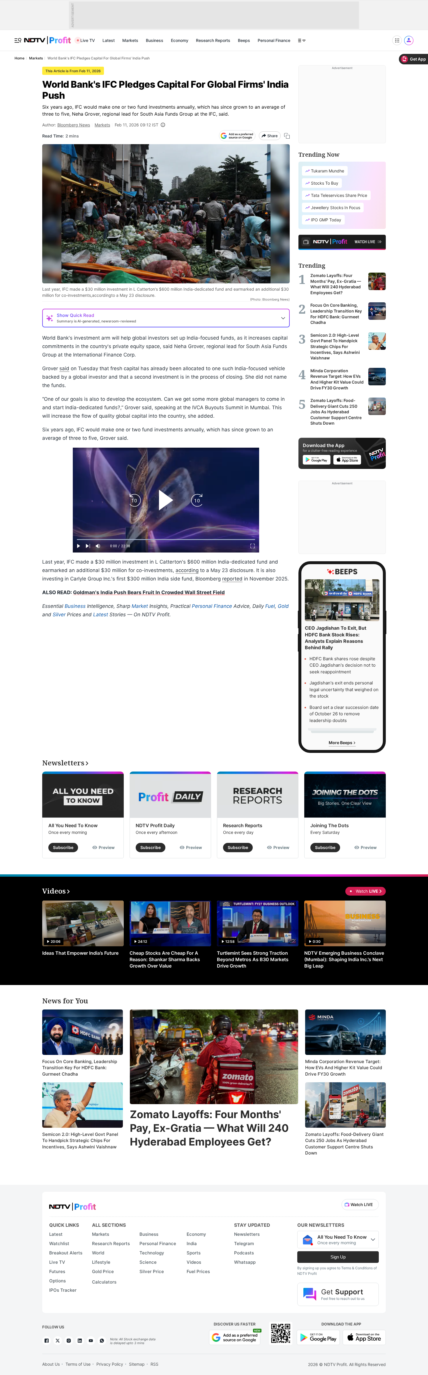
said (64, 368)
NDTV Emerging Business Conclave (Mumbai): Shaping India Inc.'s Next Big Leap (344, 959)
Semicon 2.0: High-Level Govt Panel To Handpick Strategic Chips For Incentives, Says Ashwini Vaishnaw (80, 1141)
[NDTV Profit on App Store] (364, 1337)
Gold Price (103, 1271)
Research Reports (213, 40)
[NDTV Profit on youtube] (90, 1340)
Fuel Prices (198, 1271)
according (187, 570)
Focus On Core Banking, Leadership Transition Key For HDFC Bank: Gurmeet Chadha (79, 1068)
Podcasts (244, 1253)
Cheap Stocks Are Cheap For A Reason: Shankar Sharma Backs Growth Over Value (165, 959)
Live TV (87, 40)
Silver (59, 614)
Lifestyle (101, 1262)
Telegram (244, 1243)
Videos (194, 1262)
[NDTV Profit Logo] (72, 1205)
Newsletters (247, 1234)
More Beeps (341, 742)
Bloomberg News (73, 124)
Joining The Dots (329, 825)
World (98, 1253)
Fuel (270, 606)
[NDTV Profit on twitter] (57, 1340)
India (192, 1243)
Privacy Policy (109, 1364)
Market (140, 606)
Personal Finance (274, 40)
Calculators (104, 1282)
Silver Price (151, 1271)
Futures (57, 1271)
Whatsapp (245, 1262)
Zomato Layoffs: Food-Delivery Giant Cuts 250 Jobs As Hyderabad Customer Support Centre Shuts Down (344, 1144)
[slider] (166, 539)
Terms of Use (78, 1364)
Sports (194, 1253)
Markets (130, 40)
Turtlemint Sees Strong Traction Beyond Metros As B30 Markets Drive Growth (253, 959)
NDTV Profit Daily (155, 825)
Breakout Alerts (65, 1253)
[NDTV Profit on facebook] (46, 1340)
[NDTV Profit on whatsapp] (102, 1340)
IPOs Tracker (63, 1290)
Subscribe (63, 847)
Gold (283, 606)
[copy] (287, 136)
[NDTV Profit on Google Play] (318, 1337)
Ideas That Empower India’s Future (80, 953)
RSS (154, 1364)
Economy (179, 40)
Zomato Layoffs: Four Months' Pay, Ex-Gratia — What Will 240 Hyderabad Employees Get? (209, 1128)
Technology (151, 1253)
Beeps (244, 40)
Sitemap (137, 1364)
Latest (108, 40)
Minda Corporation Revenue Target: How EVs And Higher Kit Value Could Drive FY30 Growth (343, 1068)
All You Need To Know (73, 825)
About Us (51, 1364)
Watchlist (59, 1243)
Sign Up (338, 1256)
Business (154, 40)
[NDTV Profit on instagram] (68, 1340)
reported (232, 579)
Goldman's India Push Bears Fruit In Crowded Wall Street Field (149, 592)
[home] (47, 37)
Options (57, 1281)
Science (148, 1262)
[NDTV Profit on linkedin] (79, 1340)
